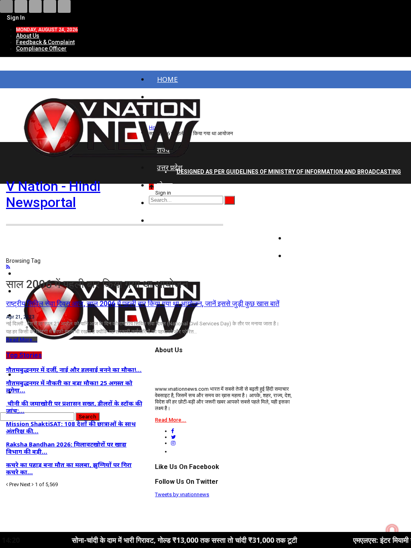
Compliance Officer (41, 48)
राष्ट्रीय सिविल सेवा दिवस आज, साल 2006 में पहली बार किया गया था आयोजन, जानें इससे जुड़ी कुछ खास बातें (142, 303)
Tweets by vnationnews (182, 494)
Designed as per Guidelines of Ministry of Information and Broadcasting (289, 171)
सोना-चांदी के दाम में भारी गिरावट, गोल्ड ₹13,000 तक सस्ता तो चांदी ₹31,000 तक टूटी (165, 540)
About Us (27, 35)
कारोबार (304, 238)
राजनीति (305, 220)
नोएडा (165, 185)
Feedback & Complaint (45, 42)
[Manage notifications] (392, 530)
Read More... (21, 340)
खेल (299, 255)
